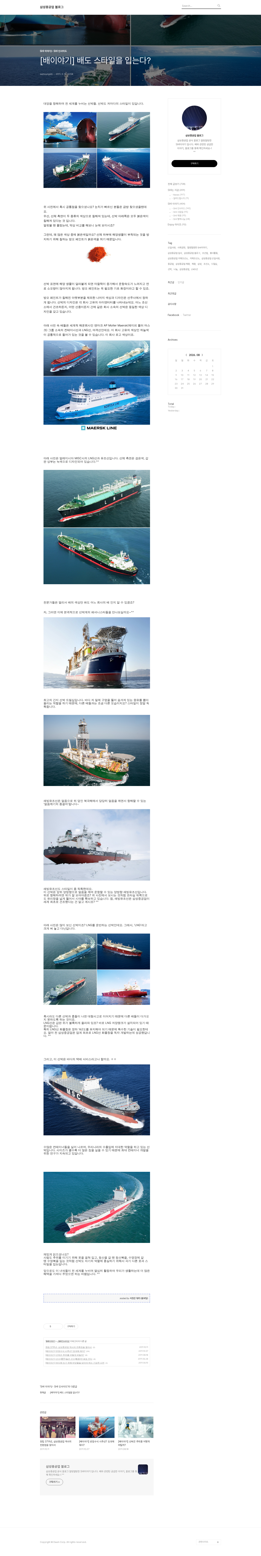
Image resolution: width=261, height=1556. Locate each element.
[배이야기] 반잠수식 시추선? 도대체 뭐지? (65, 1351)
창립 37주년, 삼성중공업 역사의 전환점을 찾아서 (68, 1347)
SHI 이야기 (50, 1341)
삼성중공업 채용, (183, 264)
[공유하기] (54, 1326)
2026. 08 (194, 355)
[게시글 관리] (59, 1326)
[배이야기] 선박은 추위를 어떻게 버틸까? (64, 1355)
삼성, (200, 264)
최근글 (171, 282)
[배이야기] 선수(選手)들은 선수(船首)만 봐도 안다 (68, 1359)
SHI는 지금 (176, 190)
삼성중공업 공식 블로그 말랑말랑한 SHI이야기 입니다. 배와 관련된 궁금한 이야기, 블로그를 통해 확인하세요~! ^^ (91, 1473)
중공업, (171, 264)
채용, (194, 264)
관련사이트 (203, 1542)
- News (178, 194)
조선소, (206, 264)
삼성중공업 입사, (175, 253)
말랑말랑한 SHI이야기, (197, 247)
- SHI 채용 (179, 215)
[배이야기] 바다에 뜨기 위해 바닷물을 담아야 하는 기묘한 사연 (74, 1363)
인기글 (181, 282)
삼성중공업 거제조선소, (178, 258)
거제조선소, (195, 258)
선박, (170, 269)
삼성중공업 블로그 (52, 7)
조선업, (205, 253)
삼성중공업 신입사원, (211, 258)
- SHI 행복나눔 (181, 219)
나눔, (176, 269)
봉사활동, (214, 253)
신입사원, (172, 247)
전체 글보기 (176, 184)
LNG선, (194, 269)
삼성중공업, (185, 269)
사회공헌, (182, 247)
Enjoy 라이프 (177, 224)
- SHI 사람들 (180, 212)
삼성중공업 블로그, (192, 253)
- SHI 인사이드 (63, 1341)
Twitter (187, 315)
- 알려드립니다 (180, 198)
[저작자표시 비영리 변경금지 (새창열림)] (83, 1326)
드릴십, (214, 264)
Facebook (173, 315)
